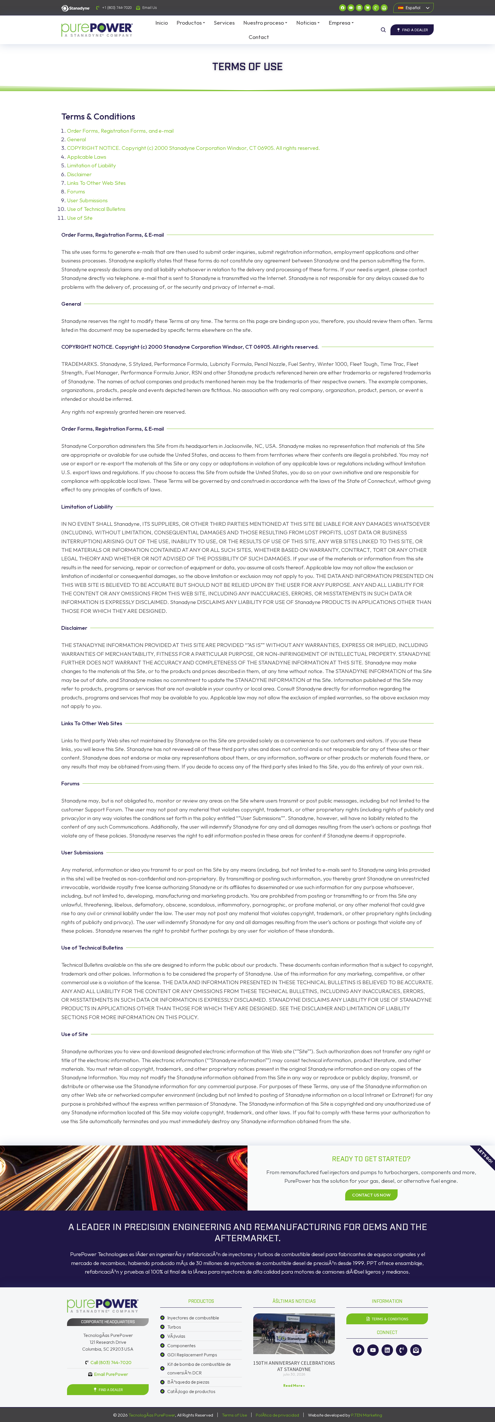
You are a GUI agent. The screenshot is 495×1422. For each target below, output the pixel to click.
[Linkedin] (359, 7)
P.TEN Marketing (366, 1415)
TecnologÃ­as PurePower (152, 1415)
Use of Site (80, 217)
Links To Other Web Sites (96, 182)
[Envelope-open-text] (384, 7)
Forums (76, 191)
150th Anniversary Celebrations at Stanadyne (294, 1366)
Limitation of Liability (91, 165)
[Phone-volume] (375, 7)
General (76, 139)
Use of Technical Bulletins (96, 208)
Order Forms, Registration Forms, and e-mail (120, 130)
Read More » (294, 1385)
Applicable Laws (86, 156)
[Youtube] (350, 7)
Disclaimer (79, 174)
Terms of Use (234, 1415)
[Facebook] (342, 7)
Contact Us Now (371, 1195)
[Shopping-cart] (367, 7)
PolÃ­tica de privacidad (277, 1415)
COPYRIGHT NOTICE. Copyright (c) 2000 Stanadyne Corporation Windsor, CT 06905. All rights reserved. (193, 147)
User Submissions (87, 200)
